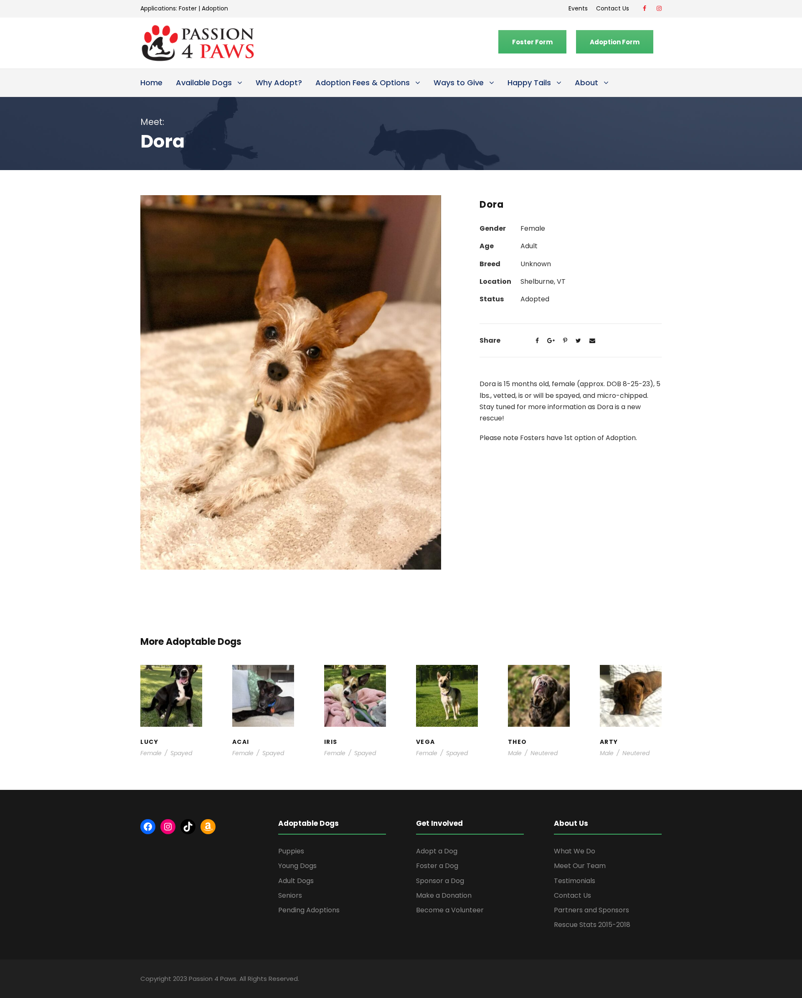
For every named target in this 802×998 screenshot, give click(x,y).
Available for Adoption (447, 715)
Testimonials (574, 881)
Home (151, 82)
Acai (263, 682)
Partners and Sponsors (591, 910)
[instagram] (659, 8)
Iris (355, 682)
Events (578, 8)
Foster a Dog (437, 866)
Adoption (215, 8)
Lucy (171, 682)
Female (151, 753)
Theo (538, 682)
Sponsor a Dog (440, 881)
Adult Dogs (296, 881)
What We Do (574, 851)
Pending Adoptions (309, 910)
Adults (443, 698)
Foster (188, 8)
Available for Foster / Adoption (171, 702)
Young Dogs (633, 723)
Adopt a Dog (436, 851)
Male (515, 753)
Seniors (290, 895)
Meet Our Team (580, 866)
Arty (631, 686)
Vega (447, 690)
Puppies (291, 851)
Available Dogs (204, 82)
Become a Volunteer (450, 910)
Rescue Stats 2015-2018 (592, 924)
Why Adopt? (279, 82)
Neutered (544, 753)
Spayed (181, 753)
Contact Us (614, 8)
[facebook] (644, 8)
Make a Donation (444, 895)
